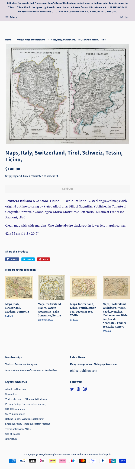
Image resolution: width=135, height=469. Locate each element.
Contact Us (11, 394)
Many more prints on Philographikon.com (93, 364)
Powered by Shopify (100, 454)
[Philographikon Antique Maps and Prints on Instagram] (85, 389)
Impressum (11, 438)
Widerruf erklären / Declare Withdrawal (26, 399)
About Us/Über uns (15, 389)
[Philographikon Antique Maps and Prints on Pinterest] (78, 389)
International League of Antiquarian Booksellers (31, 370)
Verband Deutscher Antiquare (21, 364)
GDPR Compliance (15, 409)
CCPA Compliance (15, 413)
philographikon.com (83, 371)
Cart (127, 17)
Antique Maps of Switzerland (31, 39)
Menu (13, 17)
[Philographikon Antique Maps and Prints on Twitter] (72, 389)
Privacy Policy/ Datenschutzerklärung (25, 404)
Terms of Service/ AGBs (18, 429)
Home (8, 39)
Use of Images (12, 433)
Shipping (11, 176)
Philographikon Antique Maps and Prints (66, 454)
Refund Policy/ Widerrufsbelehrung (24, 418)
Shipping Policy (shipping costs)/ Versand (27, 423)
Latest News (77, 357)
